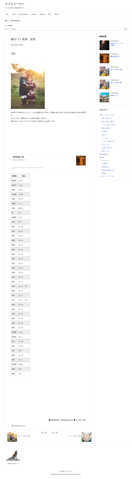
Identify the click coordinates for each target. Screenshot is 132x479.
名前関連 (105, 167)
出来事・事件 (107, 148)
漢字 (80, 420)
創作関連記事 (16, 20)
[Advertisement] (49, 138)
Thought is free (76, 474)
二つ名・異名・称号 (109, 125)
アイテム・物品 (107, 141)
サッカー (105, 160)
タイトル (105, 144)
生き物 (105, 131)
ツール (105, 138)
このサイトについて (106, 176)
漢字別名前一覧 (114, 56)
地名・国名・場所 (108, 121)
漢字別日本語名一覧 (67, 420)
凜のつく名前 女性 (116, 69)
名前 (84, 420)
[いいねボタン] (13, 53)
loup (23, 426)
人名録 (105, 163)
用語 (104, 134)
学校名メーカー (114, 95)
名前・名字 (106, 118)
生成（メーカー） (106, 115)
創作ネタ (105, 151)
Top (7, 20)
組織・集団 (106, 128)
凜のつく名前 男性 (116, 82)
